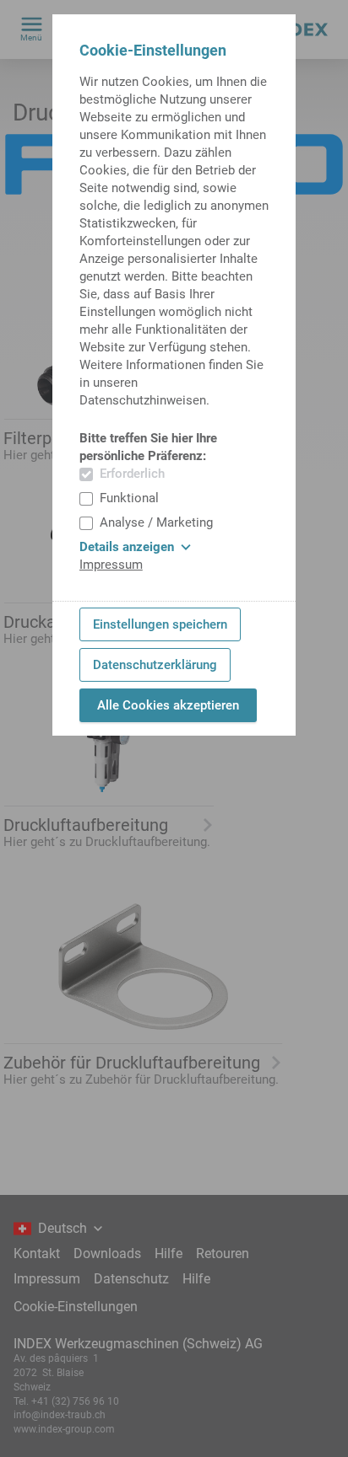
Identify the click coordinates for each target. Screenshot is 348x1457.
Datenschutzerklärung (155, 664)
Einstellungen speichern (160, 624)
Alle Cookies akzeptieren (168, 705)
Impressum (111, 564)
